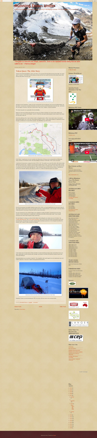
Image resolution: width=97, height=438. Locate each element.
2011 (71, 424)
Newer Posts (18, 306)
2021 (71, 388)
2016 (71, 415)
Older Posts (63, 306)
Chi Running (71, 346)
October (72, 396)
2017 (71, 395)
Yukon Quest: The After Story (28, 71)
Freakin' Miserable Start (21, 219)
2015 (71, 416)
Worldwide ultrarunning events (74, 350)
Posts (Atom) (22, 309)
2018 (71, 393)
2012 (71, 422)
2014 (71, 418)
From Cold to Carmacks (34, 219)
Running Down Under (35, 6)
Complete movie (72, 135)
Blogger (54, 435)
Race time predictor (72, 348)
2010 (71, 426)
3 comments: (35, 302)
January (72, 411)
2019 (71, 391)
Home (40, 306)
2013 (71, 420)
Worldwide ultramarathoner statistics (75, 351)
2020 (71, 389)
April (72, 403)
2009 (71, 427)
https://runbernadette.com (73, 174)
